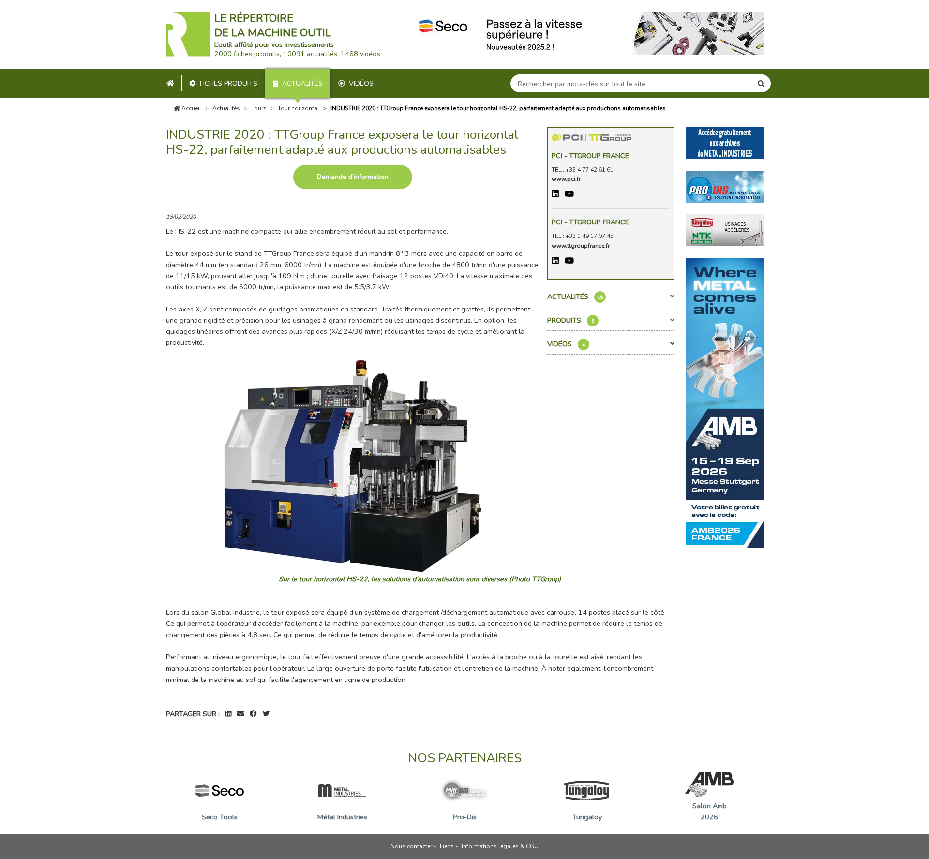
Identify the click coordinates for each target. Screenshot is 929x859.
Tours (259, 108)
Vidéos (361, 83)
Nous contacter (411, 846)
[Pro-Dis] (725, 186)
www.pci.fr (566, 179)
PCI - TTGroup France (590, 156)
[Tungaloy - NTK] (725, 229)
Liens (447, 846)
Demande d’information (353, 176)
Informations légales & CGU (500, 846)
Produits (570, 320)
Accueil (190, 108)
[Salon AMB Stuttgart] (725, 402)
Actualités (302, 83)
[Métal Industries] (725, 142)
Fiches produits (228, 83)
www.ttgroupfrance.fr (581, 246)
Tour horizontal (298, 108)
